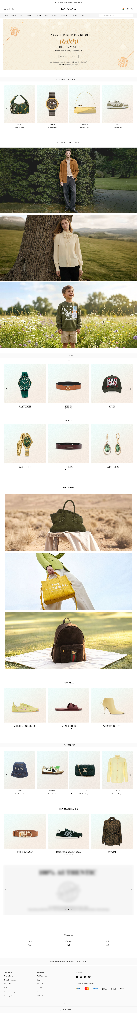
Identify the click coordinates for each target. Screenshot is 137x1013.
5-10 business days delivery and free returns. (68, 2)
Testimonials (40, 1000)
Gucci (85, 790)
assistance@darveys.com (107, 948)
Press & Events (8, 976)
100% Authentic (41, 996)
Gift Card (40, 984)
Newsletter (40, 988)
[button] (123, 9)
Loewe (20, 790)
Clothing (38, 15)
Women (13, 15)
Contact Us (40, 972)
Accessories (64, 15)
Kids (21, 15)
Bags (46, 15)
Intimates (74, 15)
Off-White (52, 790)
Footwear (54, 15)
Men (6, 15)
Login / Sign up (11, 9)
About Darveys (8, 972)
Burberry (19, 124)
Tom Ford (117, 790)
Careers (39, 992)
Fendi (117, 124)
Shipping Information (10, 996)
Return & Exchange (10, 992)
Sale (82, 15)
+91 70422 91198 (68, 949)
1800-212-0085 (30, 949)
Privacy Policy (8, 984)
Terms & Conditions (10, 980)
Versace (52, 124)
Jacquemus (84, 124)
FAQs (5, 988)
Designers (29, 15)
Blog (38, 980)
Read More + (68, 1004)
